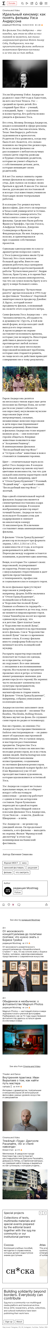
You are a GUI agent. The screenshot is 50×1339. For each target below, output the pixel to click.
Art (4, 928)
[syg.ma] (4, 3)
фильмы (8, 872)
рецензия (32, 867)
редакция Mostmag (12, 25)
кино (24, 863)
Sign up (8, 1321)
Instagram (27, 1327)
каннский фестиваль (14, 867)
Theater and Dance (12, 1074)
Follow (18, 892)
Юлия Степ (8, 1150)
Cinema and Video (11, 10)
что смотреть (22, 872)
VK (22, 1327)
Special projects (14, 1213)
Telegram (14, 1327)
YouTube (35, 1327)
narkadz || (7, 1086)
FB (19, 1327)
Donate (12, 3)
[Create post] (31, 3)
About (19, 1321)
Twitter (41, 1327)
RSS (46, 1327)
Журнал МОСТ (11, 863)
